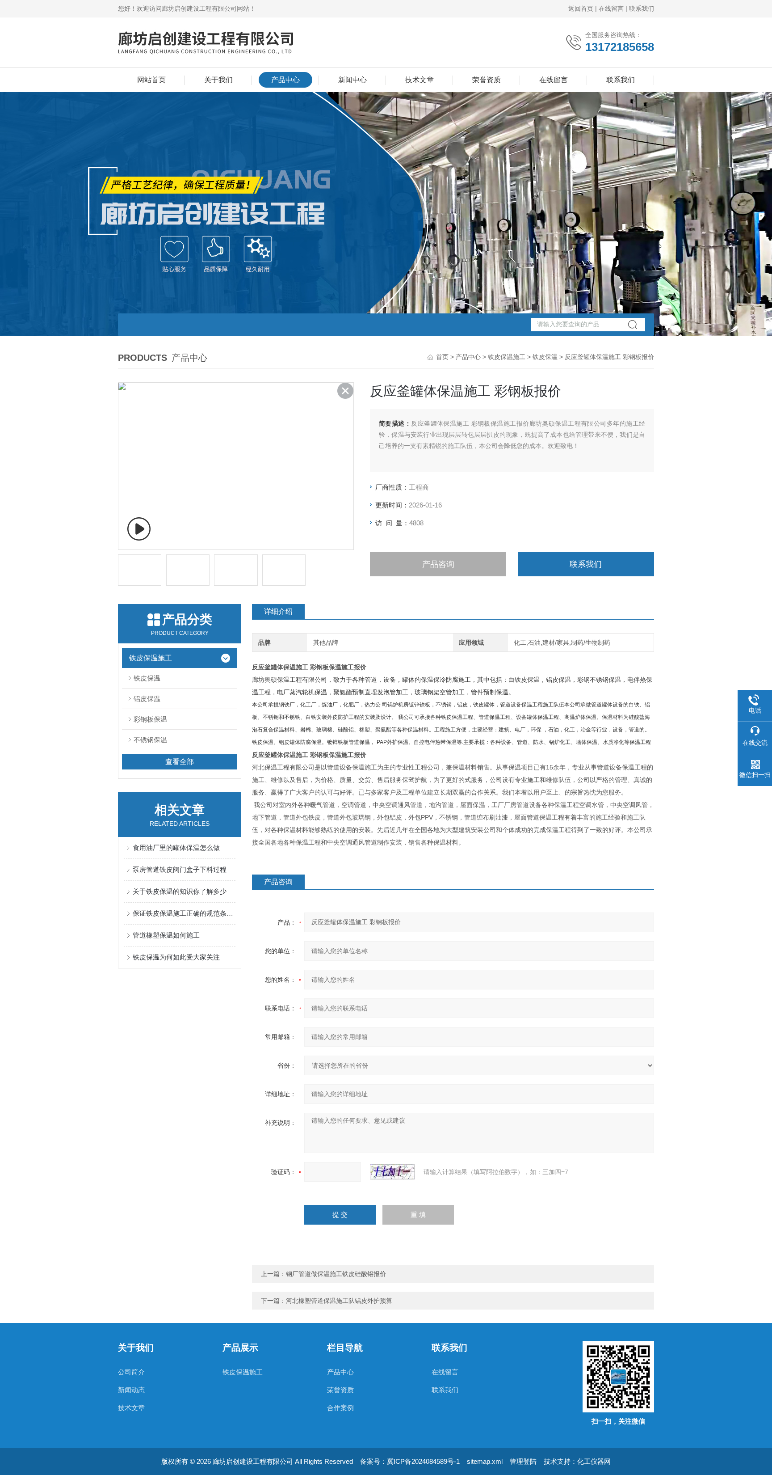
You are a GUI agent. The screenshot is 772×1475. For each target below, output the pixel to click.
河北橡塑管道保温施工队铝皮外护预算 (339, 1300)
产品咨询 (438, 564)
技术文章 (419, 80)
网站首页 (151, 80)
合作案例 (340, 1408)
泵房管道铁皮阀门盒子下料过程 (180, 869)
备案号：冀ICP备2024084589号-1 (410, 1461)
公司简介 (131, 1372)
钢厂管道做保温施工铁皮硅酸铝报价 (336, 1273)
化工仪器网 (594, 1461)
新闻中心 (352, 80)
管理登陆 (523, 1461)
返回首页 (580, 8)
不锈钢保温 (150, 740)
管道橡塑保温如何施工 (166, 935)
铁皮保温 (545, 356)
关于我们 (218, 80)
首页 (442, 356)
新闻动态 (131, 1390)
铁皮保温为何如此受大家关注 (176, 957)
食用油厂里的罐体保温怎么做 (176, 847)
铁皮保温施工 (506, 356)
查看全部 (179, 761)
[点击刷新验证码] (392, 1171)
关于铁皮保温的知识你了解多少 (180, 891)
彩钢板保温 (150, 719)
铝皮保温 (147, 698)
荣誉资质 (486, 80)
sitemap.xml (485, 1461)
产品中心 (285, 80)
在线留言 (611, 8)
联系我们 (641, 8)
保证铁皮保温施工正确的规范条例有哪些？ (184, 913)
